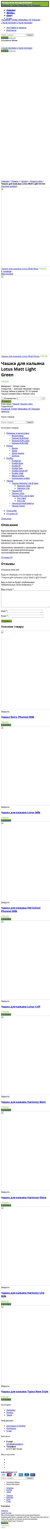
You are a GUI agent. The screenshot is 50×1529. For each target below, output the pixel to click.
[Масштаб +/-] (8, 1525)
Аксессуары (18, 435)
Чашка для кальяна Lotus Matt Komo (20, 356)
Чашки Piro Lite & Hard (23, 496)
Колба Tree (17, 468)
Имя (4, 611)
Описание (11, 510)
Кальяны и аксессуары (17, 433)
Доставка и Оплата (15, 1426)
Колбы (9, 458)
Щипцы (15, 456)
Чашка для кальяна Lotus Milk (20, 812)
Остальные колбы (21, 478)
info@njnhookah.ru (14, 1444)
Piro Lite (21, 501)
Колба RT (16, 466)
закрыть (5, 411)
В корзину (6, 401)
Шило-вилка (18, 453)
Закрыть (4, 1523)
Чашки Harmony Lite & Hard (25, 483)
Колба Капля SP (20, 471)
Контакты (11, 1428)
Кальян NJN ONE (20, 443)
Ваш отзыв (7, 589)
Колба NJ (16, 461)
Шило (14, 451)
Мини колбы (18, 476)
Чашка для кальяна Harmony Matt (23, 1102)
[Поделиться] (4, 1525)
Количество (10, 398)
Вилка (15, 448)
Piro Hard (21, 498)
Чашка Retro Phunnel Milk (17, 717)
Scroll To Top (6, 1513)
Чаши (9, 1415)
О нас (9, 1431)
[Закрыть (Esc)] (2, 1525)
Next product (7, 274)
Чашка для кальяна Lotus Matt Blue (20, 268)
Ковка (9, 446)
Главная (5, 181)
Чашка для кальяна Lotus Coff (20, 1006)
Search (30, 422)
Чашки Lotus (36, 181)
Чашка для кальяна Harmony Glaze (23, 1197)
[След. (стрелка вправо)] (4, 1527)
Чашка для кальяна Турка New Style (24, 1391)
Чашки (24, 181)
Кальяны (10, 1410)
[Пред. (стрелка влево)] (2, 1527)
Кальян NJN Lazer (20, 440)
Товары (15, 181)
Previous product (9, 186)
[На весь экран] (6, 1525)
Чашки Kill (17, 491)
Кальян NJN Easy (20, 438)
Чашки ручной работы (23, 503)
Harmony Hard (23, 486)
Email (4, 616)
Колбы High (17, 473)
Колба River (17, 463)
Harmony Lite (23, 488)
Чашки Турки (18, 506)
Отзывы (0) (12, 513)
